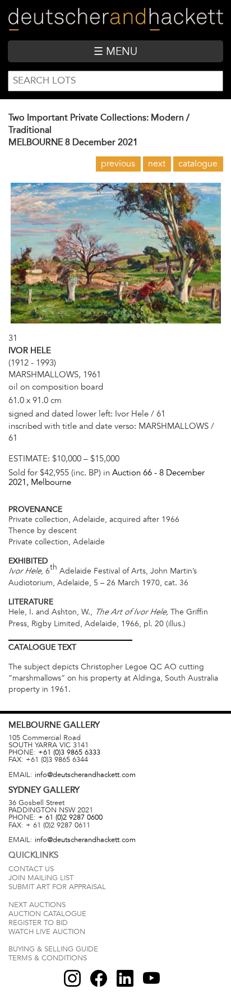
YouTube (151, 978)
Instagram (72, 978)
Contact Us (31, 868)
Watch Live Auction (46, 931)
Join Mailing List (40, 877)
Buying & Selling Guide (53, 949)
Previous (118, 163)
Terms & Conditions (47, 958)
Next (156, 163)
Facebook (98, 978)
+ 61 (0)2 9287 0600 (70, 817)
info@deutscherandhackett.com (85, 774)
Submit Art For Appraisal (57, 886)
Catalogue (198, 163)
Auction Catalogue (47, 913)
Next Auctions (37, 904)
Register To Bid (38, 922)
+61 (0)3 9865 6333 (69, 752)
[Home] (115, 20)
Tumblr (125, 978)
